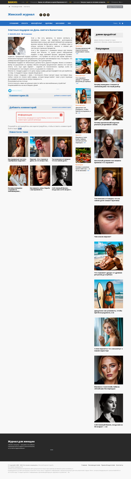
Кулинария (83, 2)
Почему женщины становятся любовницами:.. (15, 189)
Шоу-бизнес (60, 23)
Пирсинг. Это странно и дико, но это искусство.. (39, 160)
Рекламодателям (17, 6)
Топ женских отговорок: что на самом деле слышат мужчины (107, 200)
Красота (24, 23)
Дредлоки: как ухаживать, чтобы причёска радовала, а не (83, 110)
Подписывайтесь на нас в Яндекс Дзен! (23, 85)
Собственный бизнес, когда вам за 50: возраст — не (108, 426)
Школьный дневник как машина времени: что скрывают (107, 162)
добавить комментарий (62, 95)
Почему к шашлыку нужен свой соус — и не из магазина (83, 168)
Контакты (27, 6)
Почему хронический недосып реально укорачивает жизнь (83, 50)
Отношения (43, 2)
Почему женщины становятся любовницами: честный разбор (107, 85)
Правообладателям (108, 465)
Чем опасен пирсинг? (102, 237)
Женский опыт (80, 75)
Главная (84, 465)
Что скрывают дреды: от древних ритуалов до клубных (83, 79)
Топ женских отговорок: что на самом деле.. (61, 160)
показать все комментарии (61, 107)
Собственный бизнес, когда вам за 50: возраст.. (62, 189)
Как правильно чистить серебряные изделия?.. (17, 160)
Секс (69, 23)
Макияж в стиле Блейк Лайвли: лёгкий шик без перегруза (81, 140)
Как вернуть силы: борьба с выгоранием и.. (40, 189)
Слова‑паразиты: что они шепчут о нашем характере (108, 350)
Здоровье (48, 23)
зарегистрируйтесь (40, 126)
